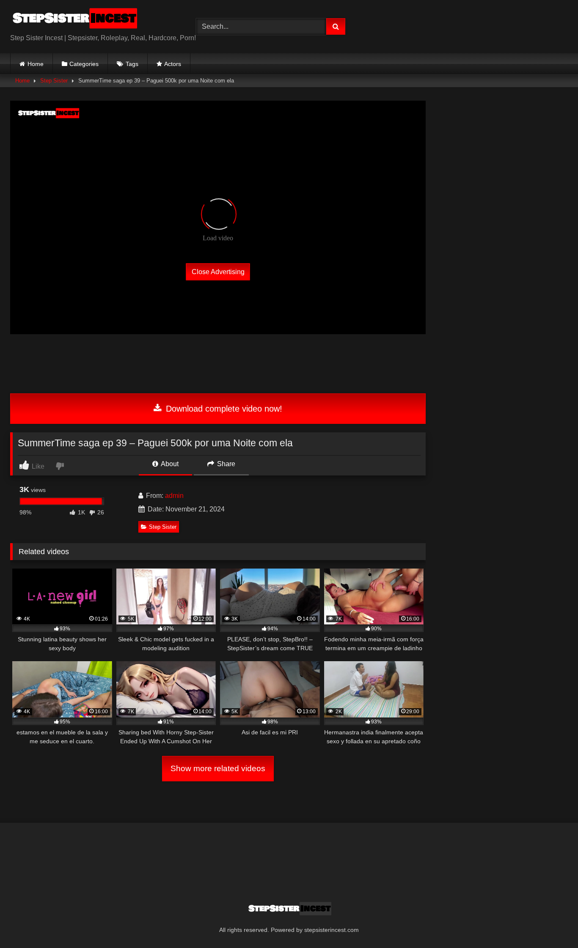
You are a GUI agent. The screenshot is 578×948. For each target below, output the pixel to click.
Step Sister (54, 80)
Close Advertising (218, 271)
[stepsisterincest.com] (73, 20)
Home (36, 63)
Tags (132, 63)
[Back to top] (551, 923)
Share (225, 463)
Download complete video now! (222, 408)
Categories (84, 63)
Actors (172, 63)
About (169, 463)
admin (174, 495)
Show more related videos (218, 768)
